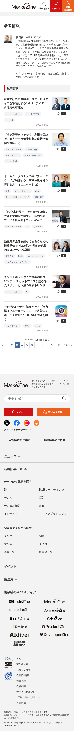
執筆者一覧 (46, 552)
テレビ (8, 497)
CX (27, 226)
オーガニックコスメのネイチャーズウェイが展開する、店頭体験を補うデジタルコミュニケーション (26, 180)
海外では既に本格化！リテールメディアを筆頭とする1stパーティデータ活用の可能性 (26, 103)
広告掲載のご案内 (19, 440)
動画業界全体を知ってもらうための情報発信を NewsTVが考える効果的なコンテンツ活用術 (26, 245)
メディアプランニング (53, 514)
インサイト (11, 514)
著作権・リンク (24, 664)
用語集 (8, 579)
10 (52, 345)
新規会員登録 (55, 412)
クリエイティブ (12, 325)
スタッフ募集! (23, 669)
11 (59, 345)
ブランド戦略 (11, 161)
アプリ (38, 325)
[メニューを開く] (6, 6)
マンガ (8, 544)
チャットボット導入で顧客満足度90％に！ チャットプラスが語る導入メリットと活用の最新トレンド (25, 281)
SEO (37, 191)
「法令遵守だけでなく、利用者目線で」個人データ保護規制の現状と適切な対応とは (26, 139)
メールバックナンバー (16, 429)
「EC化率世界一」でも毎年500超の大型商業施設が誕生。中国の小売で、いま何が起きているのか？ (26, 216)
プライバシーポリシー (28, 697)
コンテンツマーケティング (17, 196)
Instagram (38, 196)
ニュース (10, 456)
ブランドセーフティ (33, 155)
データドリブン (33, 113)
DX (5, 489)
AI (27, 291)
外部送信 (21, 702)
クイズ (43, 544)
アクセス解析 (32, 149)
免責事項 (21, 680)
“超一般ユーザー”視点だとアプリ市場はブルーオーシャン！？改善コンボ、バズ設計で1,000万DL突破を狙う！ (26, 313)
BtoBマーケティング (51, 489)
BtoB (20, 256)
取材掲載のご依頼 (54, 440)
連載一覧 (9, 552)
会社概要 (21, 686)
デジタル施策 (12, 505)
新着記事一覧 (13, 469)
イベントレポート (13, 113)
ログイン (20, 412)
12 (66, 345)
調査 (42, 536)
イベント (10, 566)
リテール (9, 119)
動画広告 (9, 256)
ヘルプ (19, 658)
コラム (27, 325)
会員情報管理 (23, 675)
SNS (8, 191)
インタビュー (12, 536)
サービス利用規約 (25, 691)
